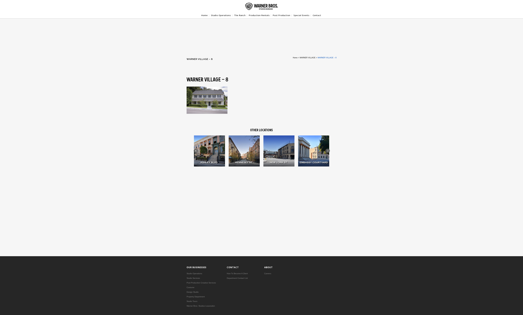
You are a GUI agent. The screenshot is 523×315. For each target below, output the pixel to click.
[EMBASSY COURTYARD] (313, 150)
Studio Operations (194, 273)
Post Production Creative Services (201, 283)
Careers (267, 273)
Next (328, 151)
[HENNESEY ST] (244, 150)
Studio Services (193, 278)
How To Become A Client (237, 273)
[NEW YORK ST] (278, 150)
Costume (190, 287)
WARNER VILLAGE (307, 58)
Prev (196, 151)
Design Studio (193, 292)
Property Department (196, 297)
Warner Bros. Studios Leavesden (201, 306)
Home (295, 58)
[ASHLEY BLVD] (209, 150)
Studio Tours (192, 301)
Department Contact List (237, 278)
